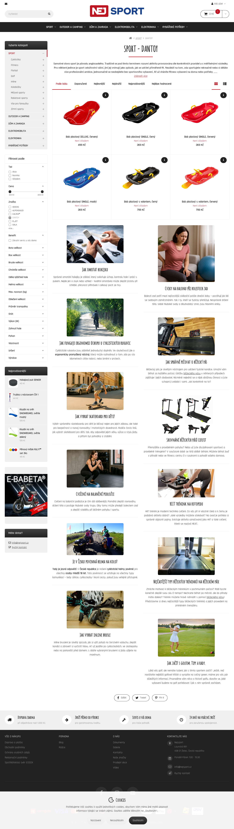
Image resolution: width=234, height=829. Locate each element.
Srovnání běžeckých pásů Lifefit (186, 440)
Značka (12, 202)
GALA (14, 224)
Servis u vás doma (141, 717)
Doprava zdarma (26, 717)
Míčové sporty (18, 92)
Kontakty (118, 752)
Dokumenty (119, 742)
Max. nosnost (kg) (18, 292)
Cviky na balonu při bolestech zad (186, 288)
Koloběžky (16, 87)
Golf (13, 76)
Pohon (12, 336)
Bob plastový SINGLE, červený (199, 137)
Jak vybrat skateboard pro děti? (95, 416)
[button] (225, 14)
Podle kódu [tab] (61, 84)
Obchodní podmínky (15, 747)
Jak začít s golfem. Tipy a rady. (186, 663)
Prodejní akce (120, 762)
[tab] (216, 84)
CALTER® (16, 214)
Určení (12, 350)
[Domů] (117, 11)
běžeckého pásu (192, 373)
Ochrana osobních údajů (17, 752)
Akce (14, 171)
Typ (10, 166)
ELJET (15, 221)
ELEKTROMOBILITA (125, 27)
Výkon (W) (14, 321)
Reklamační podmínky (16, 757)
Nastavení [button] (96, 820)
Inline (13, 81)
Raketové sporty (19, 98)
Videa (116, 767)
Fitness (14, 65)
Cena (11, 186)
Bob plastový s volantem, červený (200, 201)
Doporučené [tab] (80, 84)
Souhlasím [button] (138, 820)
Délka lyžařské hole (18, 277)
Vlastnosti (14, 343)
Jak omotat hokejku (95, 269)
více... (11, 228)
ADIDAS (15, 207)
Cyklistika (16, 59)
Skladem (16, 179)
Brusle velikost (16, 262)
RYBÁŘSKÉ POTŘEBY (174, 27)
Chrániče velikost (17, 270)
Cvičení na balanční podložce (95, 494)
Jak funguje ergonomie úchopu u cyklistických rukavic (95, 343)
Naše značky (119, 757)
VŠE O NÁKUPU (13, 736)
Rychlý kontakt (19, 547)
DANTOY (15, 217)
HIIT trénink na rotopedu (186, 504)
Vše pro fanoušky (19, 103)
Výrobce (13, 358)
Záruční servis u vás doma (24, 240)
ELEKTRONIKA (148, 27)
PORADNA (64, 736)
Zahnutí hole (15, 328)
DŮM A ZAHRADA (98, 27)
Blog (61, 742)
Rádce (62, 747)
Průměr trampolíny (18, 306)
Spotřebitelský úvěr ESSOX (19, 762)
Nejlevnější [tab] (99, 84)
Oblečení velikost (17, 299)
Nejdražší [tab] (116, 84)
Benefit (12, 235)
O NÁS (116, 736)
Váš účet (218, 3)
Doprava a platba (14, 742)
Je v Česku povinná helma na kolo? (95, 561)
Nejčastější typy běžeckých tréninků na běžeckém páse (186, 581)
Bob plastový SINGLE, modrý (82, 201)
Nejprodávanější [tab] (136, 84)
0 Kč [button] (215, 14)
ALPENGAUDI (18, 210)
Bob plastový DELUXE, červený (82, 137)
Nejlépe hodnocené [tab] (161, 84)
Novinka (15, 175)
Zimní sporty (17, 109)
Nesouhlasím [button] (117, 820)
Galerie (116, 747)
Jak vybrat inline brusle (95, 635)
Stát (11, 314)
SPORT (51, 28)
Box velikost (15, 255)
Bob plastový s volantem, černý (140, 201)
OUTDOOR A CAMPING (71, 27)
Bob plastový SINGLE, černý (141, 137)
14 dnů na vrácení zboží (202, 717)
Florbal (14, 70)
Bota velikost (15, 248)
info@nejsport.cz (20, 542)
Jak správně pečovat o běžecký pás (186, 362)
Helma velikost (16, 284)
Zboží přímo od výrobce (87, 717)
